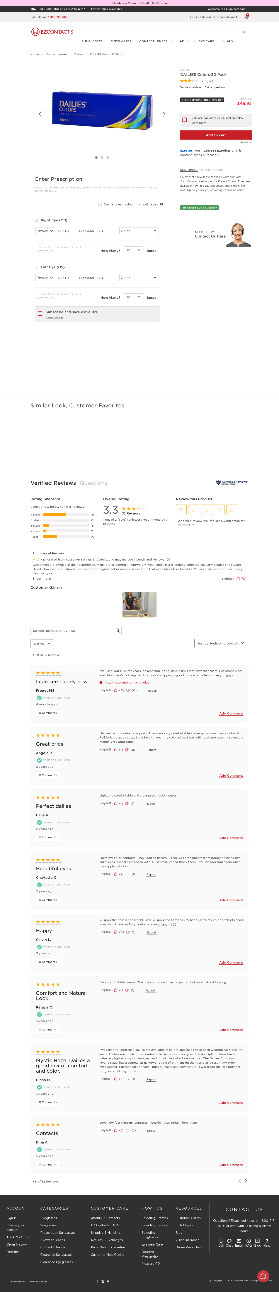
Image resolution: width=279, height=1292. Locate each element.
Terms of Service (37, 1282)
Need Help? (204, 232)
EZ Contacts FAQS (105, 1225)
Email (239, 1245)
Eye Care (206, 41)
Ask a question (214, 87)
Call (221, 1245)
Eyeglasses (48, 1218)
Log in (194, 16)
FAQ (248, 1245)
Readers (183, 41)
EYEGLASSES (121, 41)
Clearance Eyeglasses (56, 1262)
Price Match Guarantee (108, 1247)
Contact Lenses (56, 54)
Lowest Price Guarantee (106, 8)
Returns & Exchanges (107, 1240)
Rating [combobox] (39, 644)
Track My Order (18, 1237)
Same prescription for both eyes (131, 204)
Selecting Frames (155, 1218)
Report (152, 690)
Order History (17, 1244)
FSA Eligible (184, 1225)
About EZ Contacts (105, 1218)
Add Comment (231, 713)
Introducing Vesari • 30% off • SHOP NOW (139, 2)
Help (266, 1245)
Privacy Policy (17, 1282)
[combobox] (225, 643)
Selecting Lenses (154, 1225)
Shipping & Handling (105, 1233)
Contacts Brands (52, 1247)
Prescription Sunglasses (57, 1233)
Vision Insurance (187, 1240)
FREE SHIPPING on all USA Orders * (62, 8)
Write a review (190, 87)
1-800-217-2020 (58, 16)
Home (35, 54)
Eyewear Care (152, 1244)
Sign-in (12, 1218)
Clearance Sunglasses (56, 1255)
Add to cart (216, 135)
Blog (178, 1233)
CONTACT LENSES (153, 41)
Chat (229, 1245)
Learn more (54, 317)
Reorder (207, 16)
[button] (181, 509)
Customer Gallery (188, 1218)
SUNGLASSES (92, 41)
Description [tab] (189, 169)
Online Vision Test (188, 1247)
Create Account (227, 16)
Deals (227, 41)
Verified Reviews (53, 483)
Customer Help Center (107, 1255)
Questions (94, 483)
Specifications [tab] (212, 169)
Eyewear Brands (52, 1240)
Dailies (78, 54)
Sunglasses (48, 1225)
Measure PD (151, 1264)
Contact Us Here (210, 236)
